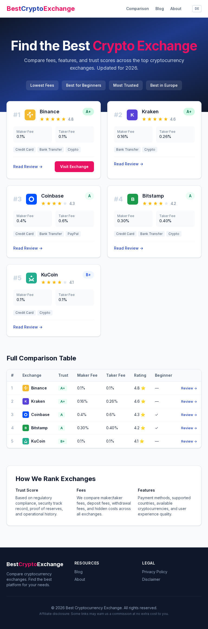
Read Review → (28, 166)
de (197, 9)
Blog (159, 8)
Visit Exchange (74, 166)
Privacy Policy (154, 571)
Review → (189, 388)
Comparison (137, 8)
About (175, 8)
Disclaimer (151, 579)
